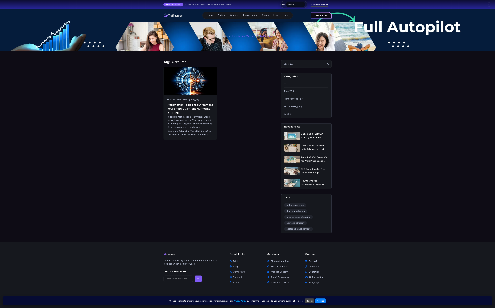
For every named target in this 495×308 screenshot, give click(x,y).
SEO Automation (279, 266)
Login (285, 15)
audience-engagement (298, 229)
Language (314, 282)
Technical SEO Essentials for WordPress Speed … (314, 159)
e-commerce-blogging (298, 217)
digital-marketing (295, 211)
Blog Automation (280, 261)
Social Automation (280, 277)
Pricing (265, 15)
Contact (234, 15)
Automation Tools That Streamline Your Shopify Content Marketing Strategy (190, 108)
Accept (320, 301)
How (275, 15)
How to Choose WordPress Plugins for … (314, 182)
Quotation (314, 271)
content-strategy (295, 223)
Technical (314, 266)
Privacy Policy (239, 301)
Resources (249, 15)
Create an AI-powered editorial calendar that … (313, 147)
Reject (309, 301)
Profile (235, 282)
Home (210, 15)
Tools (220, 15)
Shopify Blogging (191, 99)
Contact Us (239, 271)
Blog (235, 266)
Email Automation (280, 282)
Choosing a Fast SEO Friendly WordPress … (312, 136)
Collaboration (316, 277)
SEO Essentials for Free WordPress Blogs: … (313, 171)
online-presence (295, 205)
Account (237, 277)
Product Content (279, 271)
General (313, 261)
